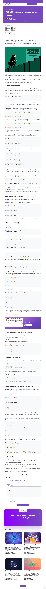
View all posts (23, 585)
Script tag (12, 485)
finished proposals (30, 470)
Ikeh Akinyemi (10, 578)
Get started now (23, 504)
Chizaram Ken (10, 552)
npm (8, 485)
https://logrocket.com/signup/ (14, 480)
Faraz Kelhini (11, 18)
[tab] (8, 485)
